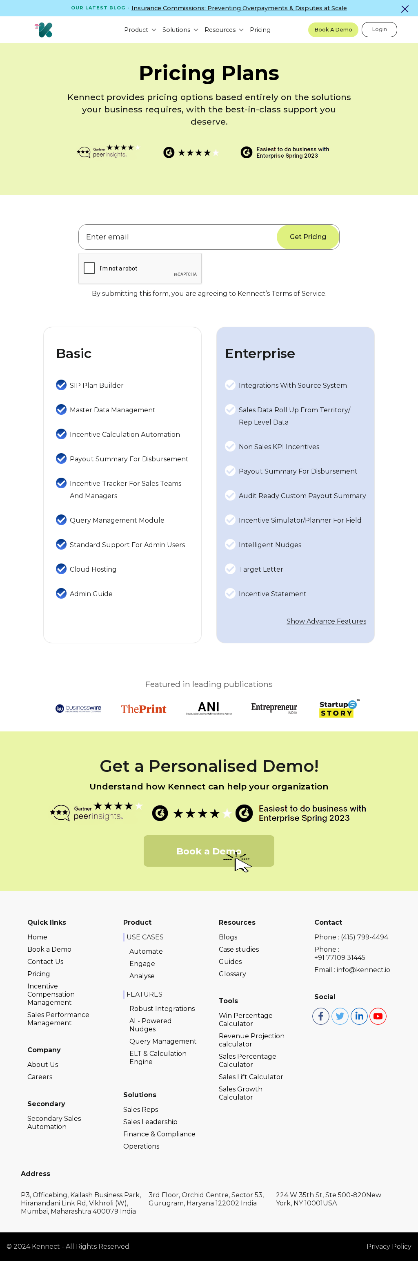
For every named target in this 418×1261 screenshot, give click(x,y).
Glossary (232, 974)
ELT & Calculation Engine (158, 1058)
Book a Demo (49, 949)
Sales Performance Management (58, 1019)
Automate (146, 951)
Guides (230, 962)
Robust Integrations (162, 1009)
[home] (43, 29)
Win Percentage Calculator (246, 1020)
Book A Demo (333, 30)
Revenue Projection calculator (252, 1040)
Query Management (163, 1041)
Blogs (228, 937)
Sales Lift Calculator (251, 1077)
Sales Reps (140, 1109)
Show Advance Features (326, 621)
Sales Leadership (150, 1122)
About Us (42, 1065)
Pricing (260, 30)
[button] (137, 29)
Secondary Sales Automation (54, 1123)
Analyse (142, 976)
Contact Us (45, 962)
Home (37, 937)
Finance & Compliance (159, 1134)
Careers (39, 1077)
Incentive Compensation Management (51, 994)
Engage (142, 964)
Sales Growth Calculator (240, 1093)
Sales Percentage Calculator (247, 1061)
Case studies (239, 949)
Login (379, 29)
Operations (141, 1146)
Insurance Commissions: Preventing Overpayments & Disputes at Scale (239, 8)
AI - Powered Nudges (150, 1025)
